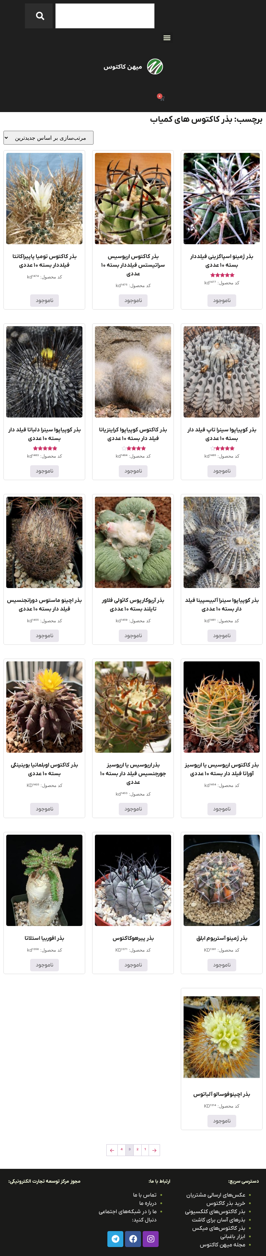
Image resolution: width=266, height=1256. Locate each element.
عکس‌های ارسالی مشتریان (215, 1195)
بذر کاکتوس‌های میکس (218, 1228)
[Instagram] (151, 1239)
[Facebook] (133, 1239)
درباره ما (148, 1203)
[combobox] (104, 15)
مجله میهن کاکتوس (222, 1244)
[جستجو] (39, 15)
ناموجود (222, 300)
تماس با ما (145, 1195)
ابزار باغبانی (232, 1236)
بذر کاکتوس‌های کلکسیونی (215, 1211)
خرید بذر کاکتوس (225, 1203)
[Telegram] (115, 1239)
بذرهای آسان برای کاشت (218, 1220)
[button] (167, 37)
